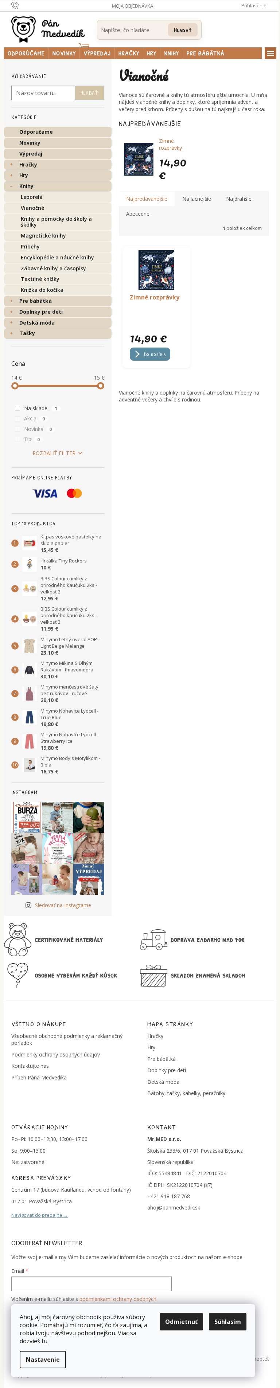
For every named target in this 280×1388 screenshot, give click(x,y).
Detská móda (37, 322)
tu (44, 1341)
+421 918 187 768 (168, 1196)
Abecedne (137, 213)
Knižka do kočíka (42, 289)
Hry (23, 175)
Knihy (26, 186)
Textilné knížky (40, 278)
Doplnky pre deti (41, 311)
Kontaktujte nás (30, 1065)
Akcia (34, 418)
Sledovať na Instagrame (63, 905)
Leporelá (32, 196)
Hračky (28, 164)
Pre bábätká (35, 300)
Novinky (29, 142)
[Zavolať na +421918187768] (22, 5)
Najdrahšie (239, 198)
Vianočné (32, 207)
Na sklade (41, 408)
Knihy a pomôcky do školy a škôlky (56, 221)
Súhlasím (227, 1322)
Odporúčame (36, 131)
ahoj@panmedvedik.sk (173, 1207)
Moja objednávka (132, 6)
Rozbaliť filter (53, 453)
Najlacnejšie (196, 198)
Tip (32, 439)
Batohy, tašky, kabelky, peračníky (186, 1093)
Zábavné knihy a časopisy (53, 268)
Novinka (38, 429)
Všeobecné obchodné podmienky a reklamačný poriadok (66, 1039)
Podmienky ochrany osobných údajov (55, 1054)
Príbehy (30, 246)
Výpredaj (30, 153)
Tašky (27, 333)
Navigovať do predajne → (39, 1215)
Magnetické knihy (43, 235)
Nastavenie (43, 1360)
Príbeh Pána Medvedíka (39, 1077)
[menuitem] (26, 53)
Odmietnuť (181, 1322)
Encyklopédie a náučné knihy (57, 257)
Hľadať (183, 29)
